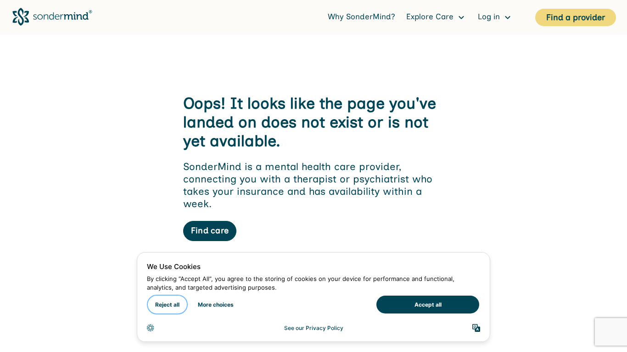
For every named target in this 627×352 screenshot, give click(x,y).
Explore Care (431, 16)
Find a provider (575, 17)
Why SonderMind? (361, 16)
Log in (490, 16)
